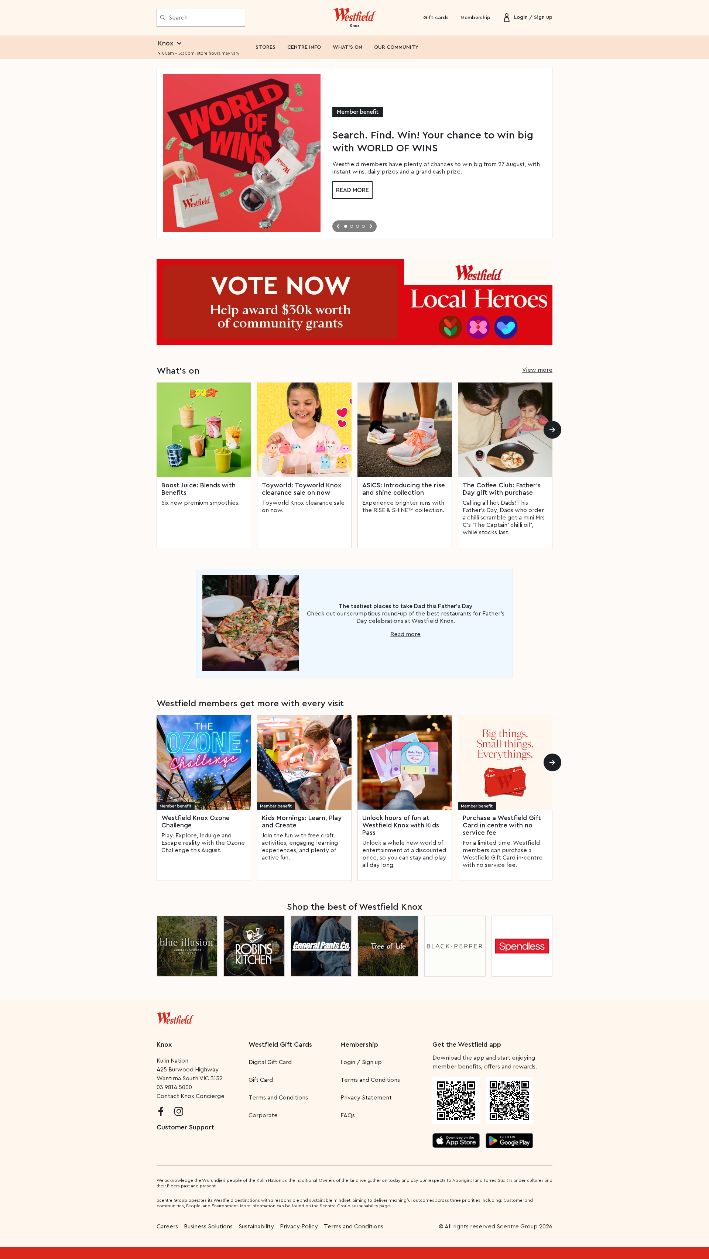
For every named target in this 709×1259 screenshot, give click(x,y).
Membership (475, 17)
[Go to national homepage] (175, 1016)
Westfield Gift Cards (280, 1044)
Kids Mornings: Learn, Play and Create (302, 821)
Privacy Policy (299, 1226)
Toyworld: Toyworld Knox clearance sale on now (301, 489)
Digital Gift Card (270, 1062)
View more (537, 370)
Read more (352, 190)
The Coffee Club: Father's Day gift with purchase (502, 489)
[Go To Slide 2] (351, 226)
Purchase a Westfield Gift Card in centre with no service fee (502, 825)
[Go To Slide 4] (363, 226)
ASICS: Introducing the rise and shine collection (403, 489)
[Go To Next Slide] (371, 226)
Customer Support (185, 1127)
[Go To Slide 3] (357, 226)
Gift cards (436, 17)
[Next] (552, 430)
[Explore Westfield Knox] (354, 18)
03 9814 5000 (174, 1087)
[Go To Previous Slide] (338, 226)
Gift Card (261, 1080)
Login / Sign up (361, 1062)
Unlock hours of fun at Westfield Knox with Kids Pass (400, 825)
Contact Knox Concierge (191, 1096)
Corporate (263, 1115)
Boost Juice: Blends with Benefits (198, 489)
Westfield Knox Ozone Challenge (195, 821)
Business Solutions (208, 1226)
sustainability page (371, 1206)
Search (178, 18)
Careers (167, 1226)
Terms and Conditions (278, 1098)
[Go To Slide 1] (345, 226)
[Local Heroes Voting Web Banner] (354, 302)
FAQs (347, 1115)
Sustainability (256, 1226)
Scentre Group (517, 1226)
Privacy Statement (366, 1098)
